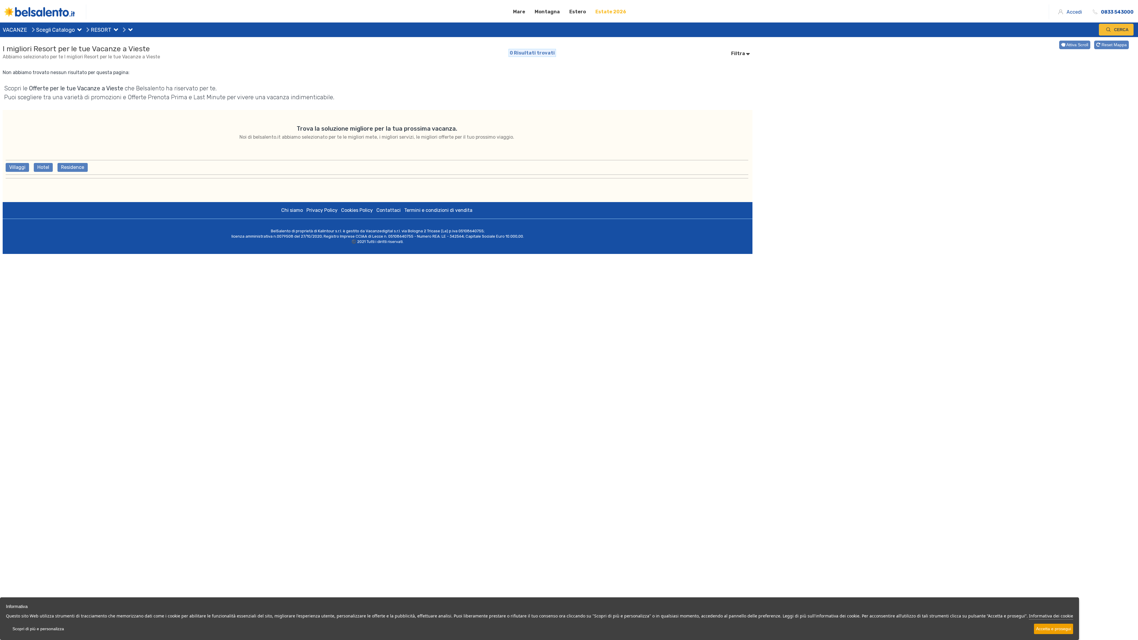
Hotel (43, 167)
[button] (78, 30)
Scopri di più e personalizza (38, 628)
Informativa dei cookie (1051, 616)
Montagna (547, 12)
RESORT (100, 30)
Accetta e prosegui (1053, 628)
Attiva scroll (1076, 44)
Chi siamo (292, 210)
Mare (519, 12)
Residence (72, 167)
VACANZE (15, 30)
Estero (577, 12)
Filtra (738, 53)
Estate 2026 (610, 12)
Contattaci (388, 210)
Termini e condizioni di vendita (438, 210)
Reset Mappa (1113, 44)
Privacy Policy (322, 210)
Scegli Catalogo (55, 30)
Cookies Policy (357, 210)
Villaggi (17, 167)
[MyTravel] (44, 11)
